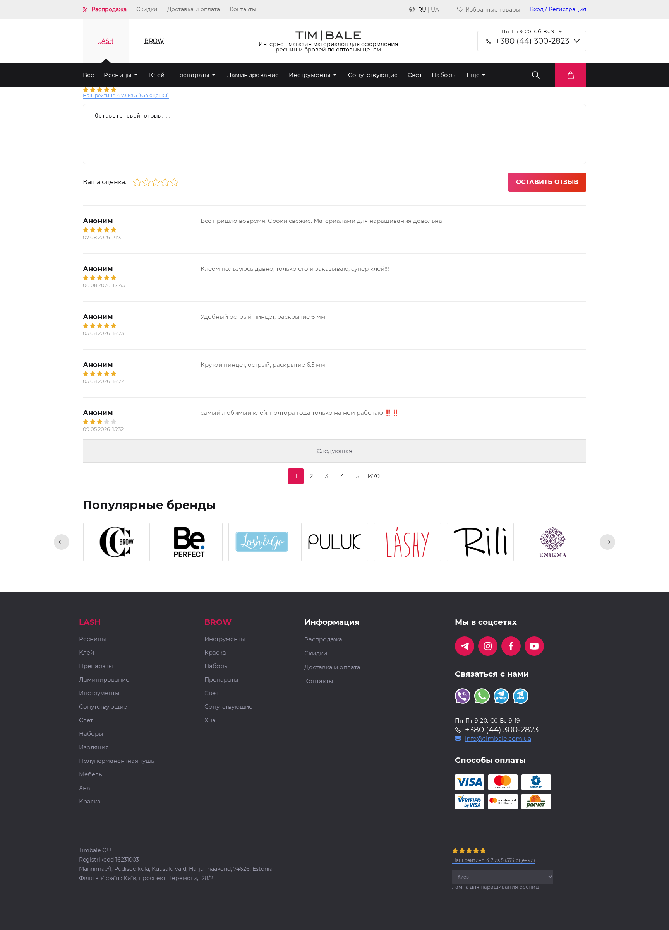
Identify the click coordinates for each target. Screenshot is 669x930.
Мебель (90, 775)
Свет (415, 75)
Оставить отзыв (547, 182)
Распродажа (109, 9)
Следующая (334, 451)
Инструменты (310, 75)
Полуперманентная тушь (116, 761)
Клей (157, 75)
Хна (84, 788)
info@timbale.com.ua (498, 739)
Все (88, 75)
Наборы (444, 75)
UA (435, 9)
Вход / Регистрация (558, 9)
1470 (373, 476)
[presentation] (61, 542)
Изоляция (94, 747)
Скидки (147, 9)
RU (422, 9)
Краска (90, 802)
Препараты (191, 75)
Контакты (243, 9)
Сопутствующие (373, 75)
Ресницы (118, 75)
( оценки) (126, 95)
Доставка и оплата (193, 9)
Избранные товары (492, 9)
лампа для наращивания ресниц (495, 887)
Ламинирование (253, 75)
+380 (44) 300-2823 (532, 41)
